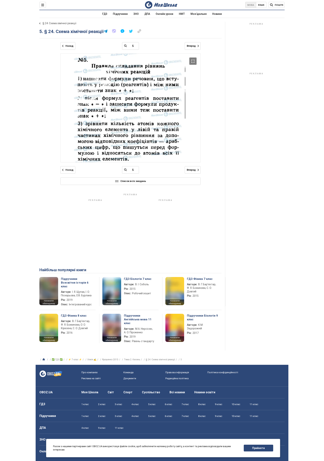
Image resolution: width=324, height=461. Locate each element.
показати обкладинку (49, 302)
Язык (261, 5)
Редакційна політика (177, 378)
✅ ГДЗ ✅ (57, 359)
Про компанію (89, 372)
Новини (217, 13)
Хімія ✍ (91, 359)
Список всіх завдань (133, 181)
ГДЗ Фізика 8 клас (74, 315)
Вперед (191, 45)
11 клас (254, 404)
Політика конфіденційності (222, 372)
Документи (129, 378)
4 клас (135, 404)
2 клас (101, 404)
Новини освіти (204, 392)
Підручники (120, 13)
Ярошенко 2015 (110, 359)
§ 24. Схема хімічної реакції (59, 23)
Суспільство (151, 392)
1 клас (85, 404)
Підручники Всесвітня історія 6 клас (74, 282)
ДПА (147, 13)
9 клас (218, 404)
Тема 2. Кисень (132, 359)
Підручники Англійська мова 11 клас (138, 319)
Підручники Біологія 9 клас (202, 317)
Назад (69, 45)
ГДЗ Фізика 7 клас (200, 279)
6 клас (168, 404)
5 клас (151, 404)
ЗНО (136, 13)
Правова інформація (177, 372)
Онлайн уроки (164, 13)
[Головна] (44, 359)
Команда (128, 372)
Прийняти (258, 448)
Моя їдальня (198, 13)
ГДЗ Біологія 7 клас (138, 279)
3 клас (118, 404)
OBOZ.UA (46, 392)
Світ (111, 392)
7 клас (185, 404)
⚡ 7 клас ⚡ (75, 359)
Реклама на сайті (91, 378)
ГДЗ (104, 13)
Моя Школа (89, 392)
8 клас (202, 404)
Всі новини (177, 392)
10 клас (236, 404)
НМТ (182, 13)
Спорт (128, 392)
